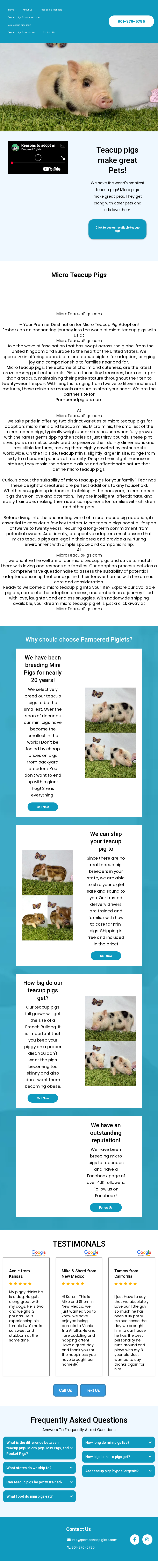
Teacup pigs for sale (51, 9)
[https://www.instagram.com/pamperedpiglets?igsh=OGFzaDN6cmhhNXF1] (147, 1539)
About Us (27, 9)
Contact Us (49, 32)
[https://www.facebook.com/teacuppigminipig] (134, 1539)
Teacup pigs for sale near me (24, 17)
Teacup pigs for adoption (21, 32)
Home (11, 9)
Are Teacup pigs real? (19, 25)
